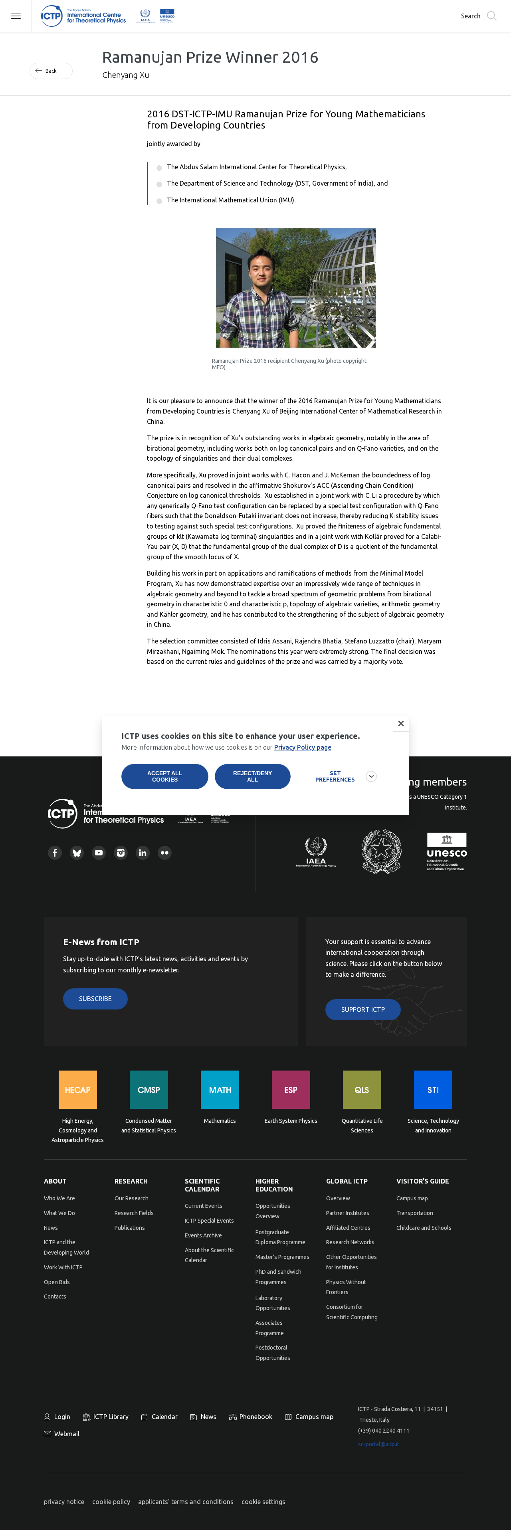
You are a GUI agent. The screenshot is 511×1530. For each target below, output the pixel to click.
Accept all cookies (164, 776)
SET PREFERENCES (335, 776)
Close (401, 724)
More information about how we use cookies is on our (226, 747)
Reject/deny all (252, 776)
